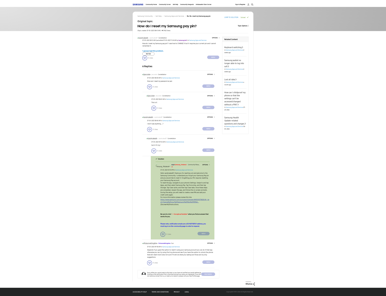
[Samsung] (138, 4)
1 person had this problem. (153, 51)
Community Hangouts (187, 4)
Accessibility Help (140, 292)
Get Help (175, 4)
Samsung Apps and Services (174, 16)
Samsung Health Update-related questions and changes (234, 120)
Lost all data (229, 79)
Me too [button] (148, 54)
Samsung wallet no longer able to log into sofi (234, 63)
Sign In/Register (240, 4)
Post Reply (208, 274)
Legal (187, 292)
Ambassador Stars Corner (203, 4)
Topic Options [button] (242, 26)
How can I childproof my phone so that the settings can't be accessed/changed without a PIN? (234, 98)
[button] (215, 38)
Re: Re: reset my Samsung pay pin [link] (198, 16)
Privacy (177, 292)
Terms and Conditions (160, 292)
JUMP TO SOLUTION (231, 17)
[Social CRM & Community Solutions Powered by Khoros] (250, 283)
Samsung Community (145, 16)
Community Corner (165, 4)
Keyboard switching (233, 47)
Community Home (151, 4)
